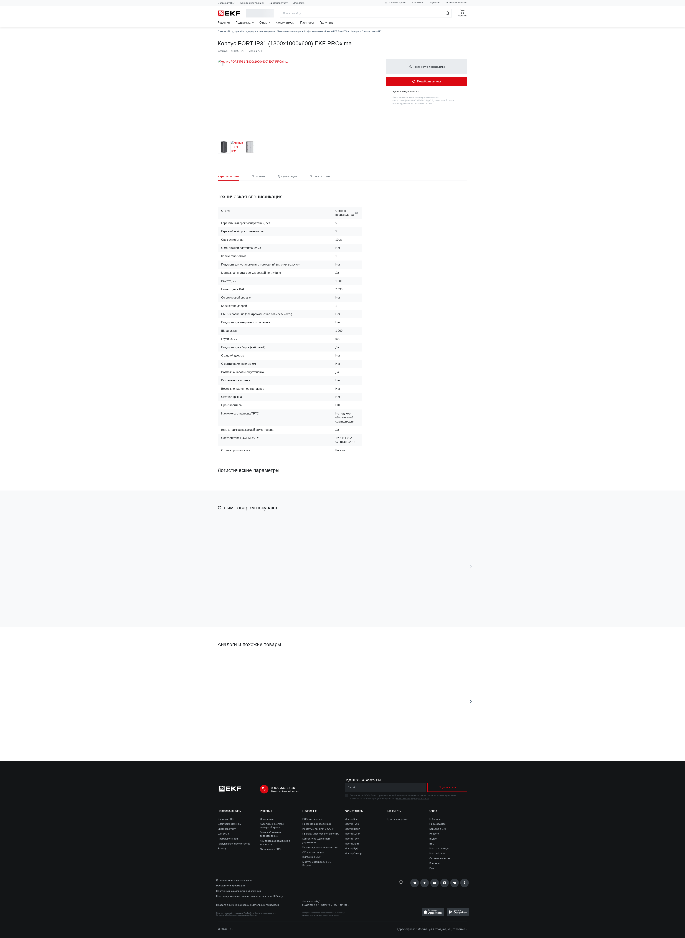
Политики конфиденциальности (412, 798)
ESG (432, 843)
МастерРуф (351, 848)
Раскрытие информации (230, 885)
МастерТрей (352, 838)
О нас (263, 22)
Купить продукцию (397, 819)
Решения (224, 22)
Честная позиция (439, 848)
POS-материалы (312, 819)
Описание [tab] (258, 176)
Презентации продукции (316, 823)
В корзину (238, 604)
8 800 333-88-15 (283, 788)
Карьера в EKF (438, 828)
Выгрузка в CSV (311, 856)
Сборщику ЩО (226, 2)
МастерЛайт (352, 843)
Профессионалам (229, 810)
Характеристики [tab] (228, 176)
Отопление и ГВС (270, 849)
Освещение (267, 819)
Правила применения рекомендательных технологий (247, 904)
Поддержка (243, 22)
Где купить (326, 22)
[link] (414, 883)
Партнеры (307, 22)
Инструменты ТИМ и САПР (318, 828)
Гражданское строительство (234, 843)
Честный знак (437, 853)
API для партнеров (313, 852)
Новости (434, 833)
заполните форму (422, 103)
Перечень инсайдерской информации (238, 890)
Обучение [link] (434, 2)
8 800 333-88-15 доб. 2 (421, 100)
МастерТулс (352, 823)
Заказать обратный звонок (284, 791)
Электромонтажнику (252, 2)
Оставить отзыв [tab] (320, 176)
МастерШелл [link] (352, 828)
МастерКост (352, 819)
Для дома (299, 2)
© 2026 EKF (225, 929)
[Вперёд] (471, 566)
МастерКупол (352, 833)
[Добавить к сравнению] (270, 604)
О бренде (435, 819)
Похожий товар (231, 661)
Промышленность (228, 838)
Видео (433, 838)
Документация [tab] (287, 176)
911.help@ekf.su (400, 103)
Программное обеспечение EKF (321, 833)
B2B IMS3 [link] (417, 2)
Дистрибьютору (279, 2)
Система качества (439, 858)
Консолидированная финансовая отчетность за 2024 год (249, 896)
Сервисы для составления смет (320, 847)
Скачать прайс (397, 2)
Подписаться (447, 787)
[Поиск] (447, 13)
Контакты (434, 863)
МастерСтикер (353, 853)
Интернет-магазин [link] (456, 2)
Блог (432, 868)
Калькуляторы (285, 22)
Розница (222, 848)
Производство (437, 823)
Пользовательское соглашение (234, 880)
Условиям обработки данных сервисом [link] (233, 915)
